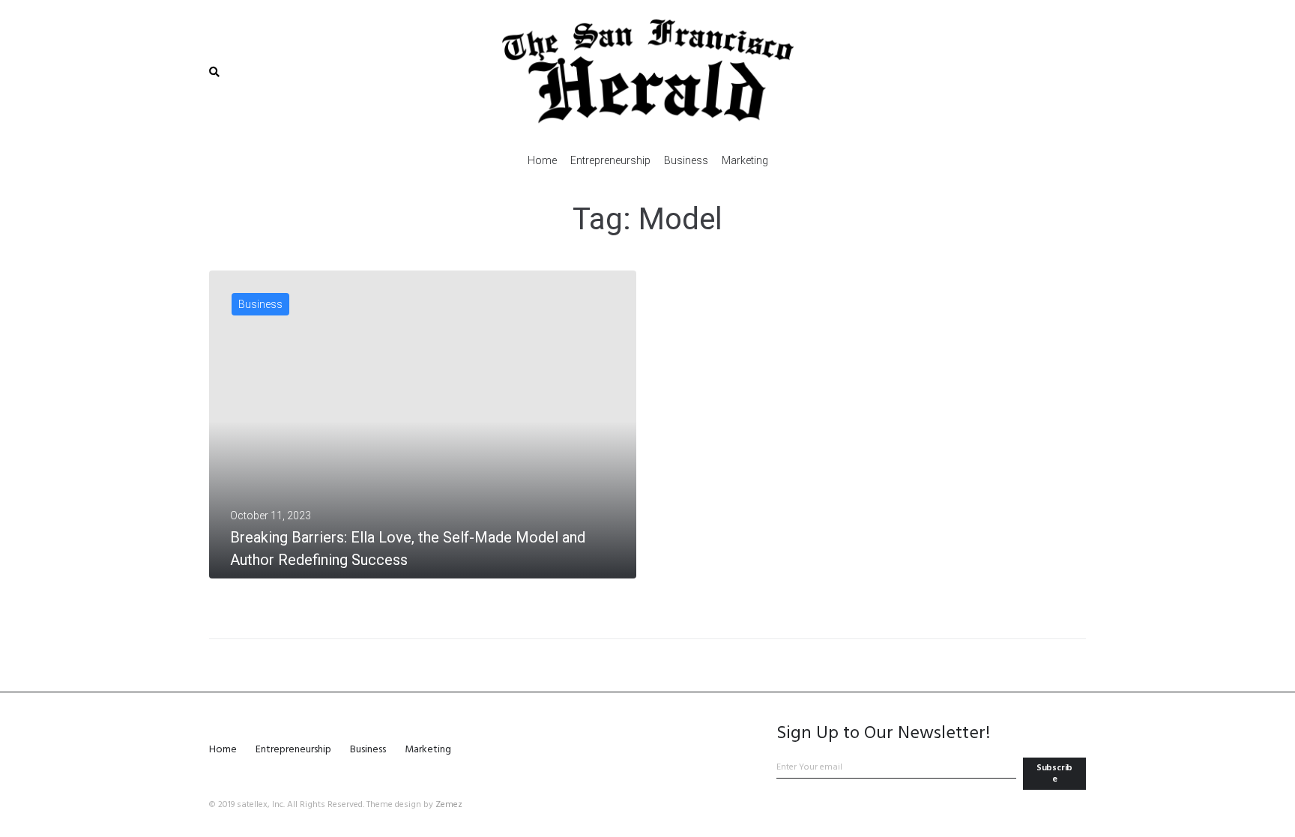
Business (260, 304)
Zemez (448, 804)
